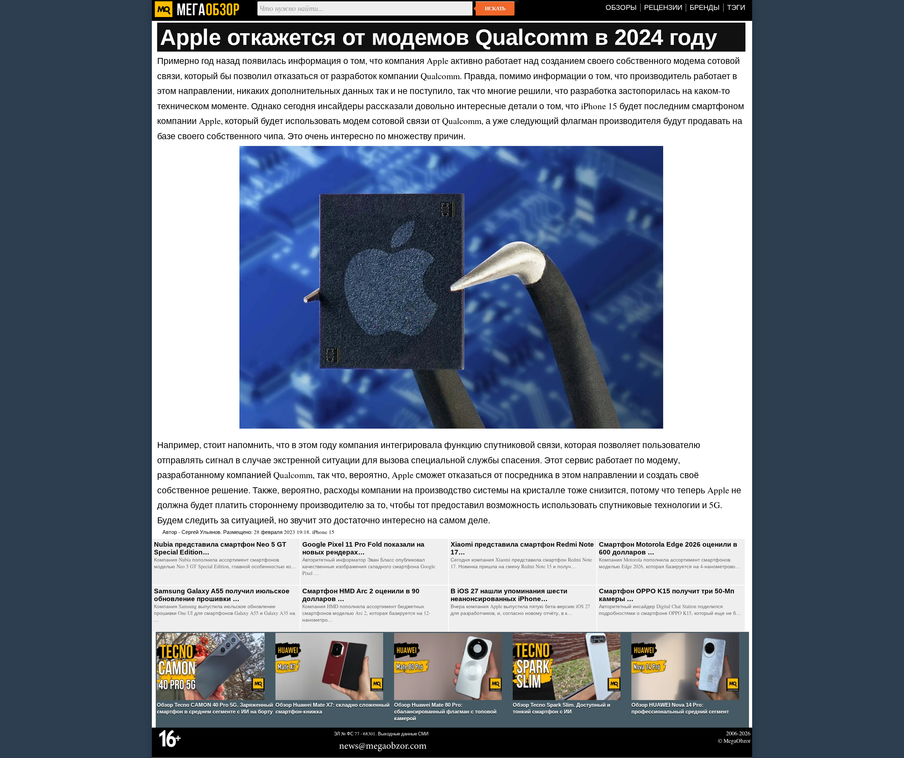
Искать (495, 8)
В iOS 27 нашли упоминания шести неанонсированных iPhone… (509, 595)
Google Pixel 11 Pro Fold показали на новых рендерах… (363, 548)
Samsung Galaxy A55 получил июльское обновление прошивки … (222, 595)
